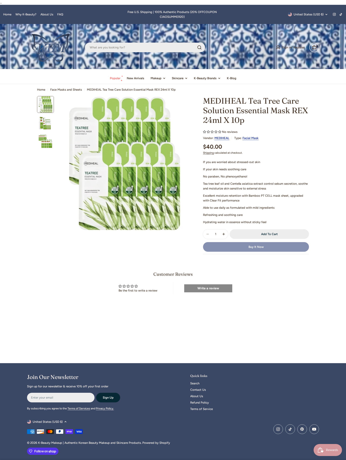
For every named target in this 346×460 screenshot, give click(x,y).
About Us (46, 14)
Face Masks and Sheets (66, 89)
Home (7, 14)
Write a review (208, 288)
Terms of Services (78, 408)
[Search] (199, 47)
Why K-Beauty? (25, 14)
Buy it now (256, 247)
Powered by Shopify (156, 443)
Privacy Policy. (105, 408)
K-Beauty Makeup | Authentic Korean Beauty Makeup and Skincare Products (89, 443)
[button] (212, 132)
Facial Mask (250, 138)
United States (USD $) (309, 14)
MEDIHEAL (221, 138)
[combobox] (145, 47)
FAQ (60, 14)
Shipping (208, 152)
